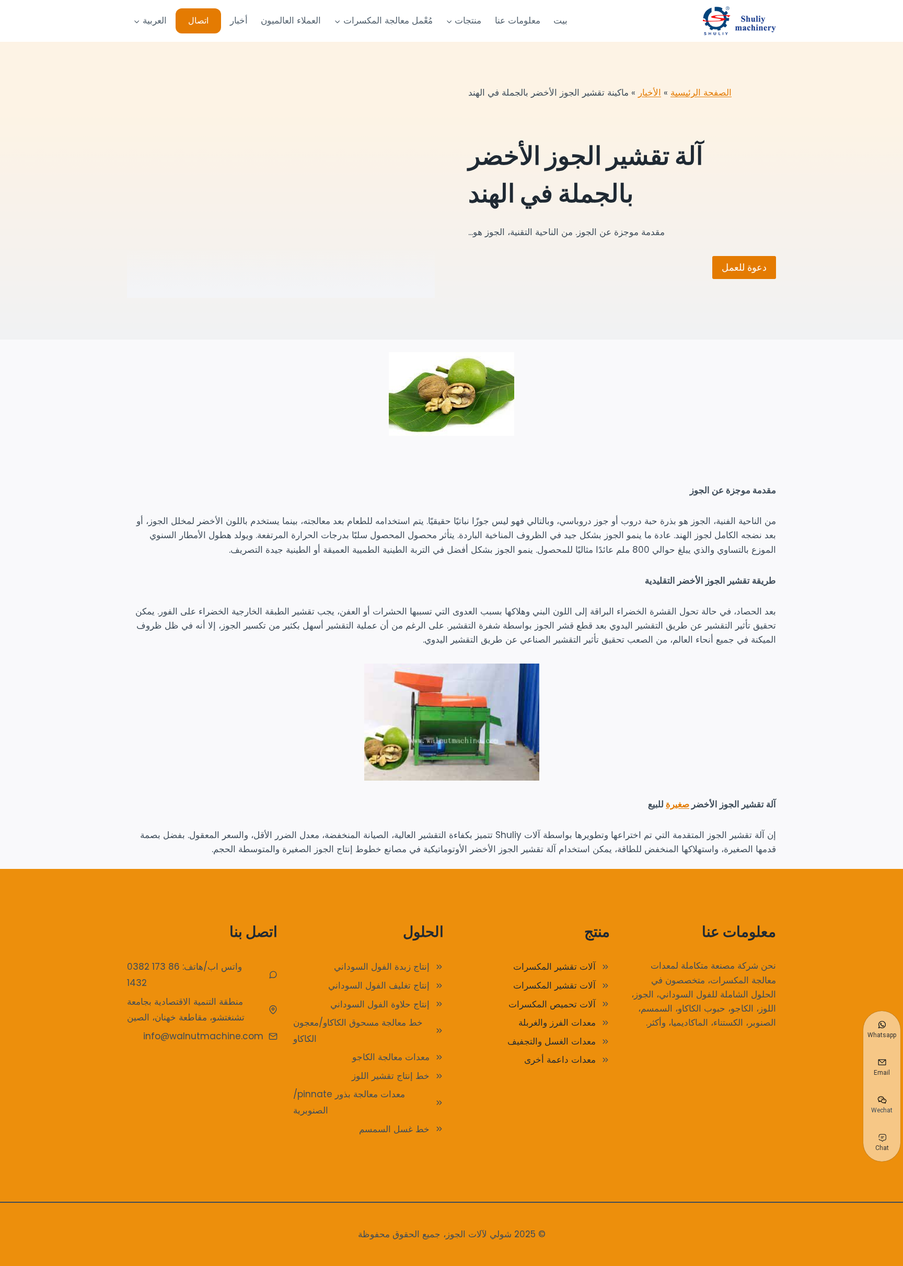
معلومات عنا (517, 20)
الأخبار (649, 92)
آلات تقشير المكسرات (554, 966)
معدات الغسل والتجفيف (551, 1041)
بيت (560, 20)
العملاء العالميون (291, 20)
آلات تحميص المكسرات (552, 1004)
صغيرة (677, 804)
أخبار (239, 20)
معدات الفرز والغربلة (557, 1022)
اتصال (198, 21)
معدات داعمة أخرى (560, 1059)
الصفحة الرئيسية (701, 92)
